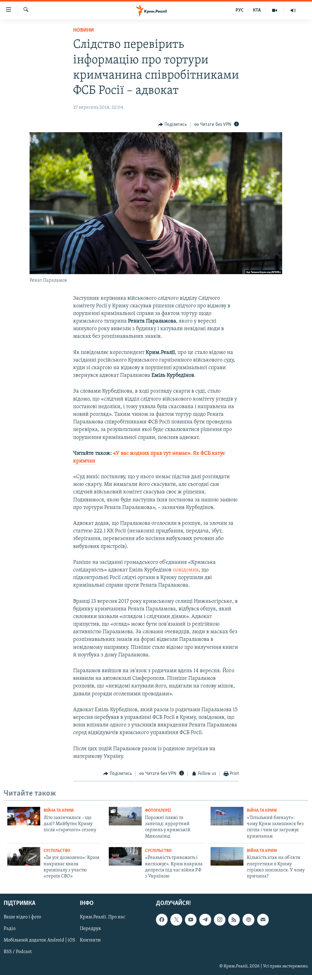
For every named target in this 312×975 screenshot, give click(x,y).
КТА (257, 10)
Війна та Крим (59, 810)
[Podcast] (248, 919)
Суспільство (57, 851)
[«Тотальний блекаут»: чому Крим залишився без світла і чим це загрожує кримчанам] (227, 816)
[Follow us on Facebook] (162, 919)
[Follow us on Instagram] (219, 919)
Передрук (90, 928)
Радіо (10, 928)
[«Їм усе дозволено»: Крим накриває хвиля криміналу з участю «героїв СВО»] (23, 856)
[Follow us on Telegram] (205, 919)
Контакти (90, 940)
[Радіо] (293, 10)
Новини (83, 30)
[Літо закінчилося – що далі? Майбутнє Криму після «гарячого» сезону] (23, 816)
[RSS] (234, 919)
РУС (240, 10)
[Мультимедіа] (274, 10)
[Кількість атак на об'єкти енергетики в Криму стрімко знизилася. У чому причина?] (227, 856)
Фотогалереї (158, 810)
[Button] (172, 125)
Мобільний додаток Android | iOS (39, 940)
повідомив (186, 570)
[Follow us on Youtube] (191, 919)
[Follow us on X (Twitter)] (176, 919)
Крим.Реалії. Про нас (102, 917)
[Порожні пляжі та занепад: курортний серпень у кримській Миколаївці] (125, 816)
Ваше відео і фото (22, 917)
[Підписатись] (263, 919)
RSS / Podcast (18, 951)
